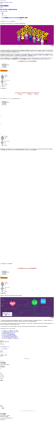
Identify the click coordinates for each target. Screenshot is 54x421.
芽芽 (0, 342)
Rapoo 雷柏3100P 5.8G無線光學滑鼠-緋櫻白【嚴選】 (8, 334)
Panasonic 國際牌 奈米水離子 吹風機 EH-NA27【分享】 (9, 332)
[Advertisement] (27, 392)
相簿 (2, 12)
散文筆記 (6, 348)
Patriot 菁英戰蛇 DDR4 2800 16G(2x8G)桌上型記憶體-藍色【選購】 (15, 17)
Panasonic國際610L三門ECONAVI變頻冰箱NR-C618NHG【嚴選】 (10, 331)
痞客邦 (4, 346)
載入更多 (1, 351)
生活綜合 (6, 11)
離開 (4, 419)
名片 (2, 14)
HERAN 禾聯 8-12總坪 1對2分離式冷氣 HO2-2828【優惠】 (9, 337)
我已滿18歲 (2, 419)
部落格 (3, 13)
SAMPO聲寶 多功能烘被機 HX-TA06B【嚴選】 (8, 333)
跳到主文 (1, 7)
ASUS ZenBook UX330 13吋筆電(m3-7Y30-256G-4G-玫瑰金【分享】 (10, 338)
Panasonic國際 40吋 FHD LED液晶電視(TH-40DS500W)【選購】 (10, 330)
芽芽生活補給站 (4, 5)
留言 (6, 346)
